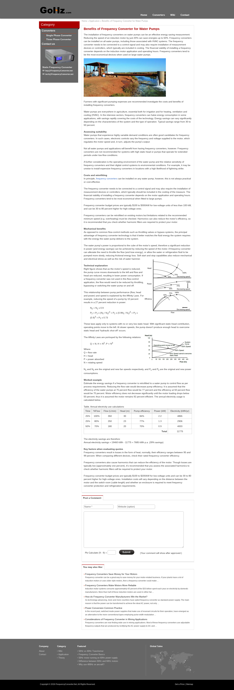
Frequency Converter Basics (92, 654)
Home (144, 15)
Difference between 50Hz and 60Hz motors (98, 661)
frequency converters (106, 178)
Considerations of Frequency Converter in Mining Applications (116, 619)
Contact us (48, 44)
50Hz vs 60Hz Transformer (91, 651)
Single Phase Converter (59, 35)
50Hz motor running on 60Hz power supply (98, 658)
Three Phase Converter (58, 39)
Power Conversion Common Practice (103, 608)
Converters (158, 15)
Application (94, 21)
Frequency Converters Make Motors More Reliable (110, 585)
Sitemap (189, 684)
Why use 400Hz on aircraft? (91, 664)
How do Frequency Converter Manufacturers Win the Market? (116, 596)
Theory (61, 658)
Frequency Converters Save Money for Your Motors (111, 574)
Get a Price (179, 684)
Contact (185, 15)
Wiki (172, 15)
